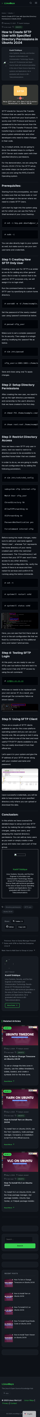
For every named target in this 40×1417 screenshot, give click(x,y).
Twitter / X (19, 921)
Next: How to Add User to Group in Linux (17, 950)
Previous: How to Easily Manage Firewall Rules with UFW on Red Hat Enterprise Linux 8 (20, 943)
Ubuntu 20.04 (7, 911)
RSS (7, 1393)
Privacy (5, 1403)
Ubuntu (10, 13)
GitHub (11, 927)
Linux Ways (29, 1400)
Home (4, 13)
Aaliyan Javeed (23, 1049)
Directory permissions (13, 907)
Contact (13, 1403)
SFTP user (28, 907)
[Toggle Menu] (36, 3)
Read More (8, 1081)
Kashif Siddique (24, 23)
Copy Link (21, 927)
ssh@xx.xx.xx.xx (15, 681)
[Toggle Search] (30, 3)
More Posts (11, 1005)
